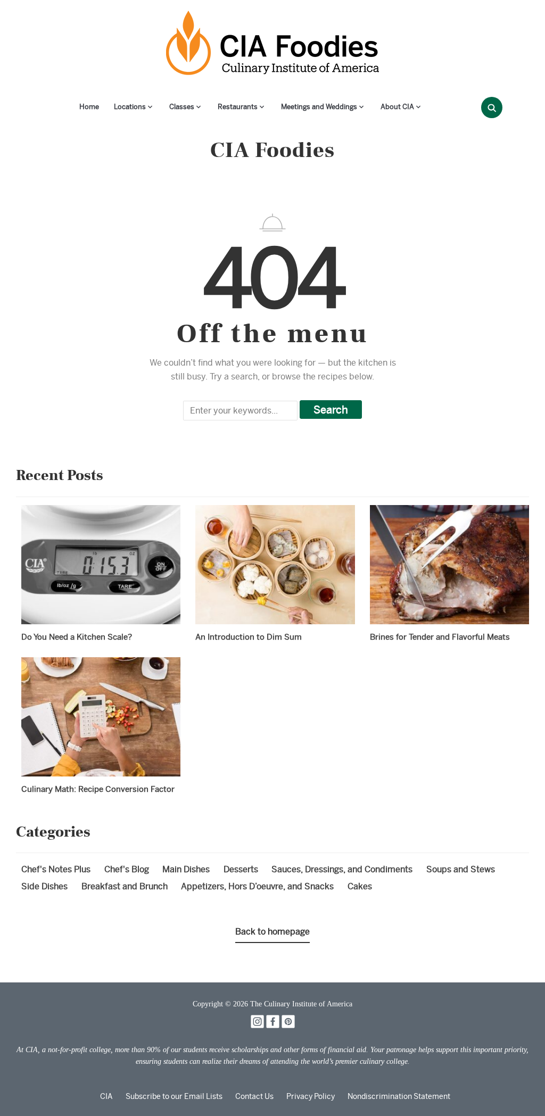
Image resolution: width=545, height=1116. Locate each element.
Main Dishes (186, 869)
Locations (130, 107)
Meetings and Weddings (319, 107)
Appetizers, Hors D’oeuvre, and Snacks (257, 886)
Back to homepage (272, 932)
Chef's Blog (126, 869)
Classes (181, 107)
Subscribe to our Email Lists (174, 1096)
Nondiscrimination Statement (399, 1096)
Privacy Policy (310, 1096)
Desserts (241, 869)
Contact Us (254, 1096)
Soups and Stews (460, 869)
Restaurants (238, 107)
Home (89, 107)
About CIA (397, 107)
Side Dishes (44, 886)
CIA (106, 1096)
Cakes (360, 886)
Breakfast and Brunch (124, 886)
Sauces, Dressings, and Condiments (341, 869)
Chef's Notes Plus (55, 869)
